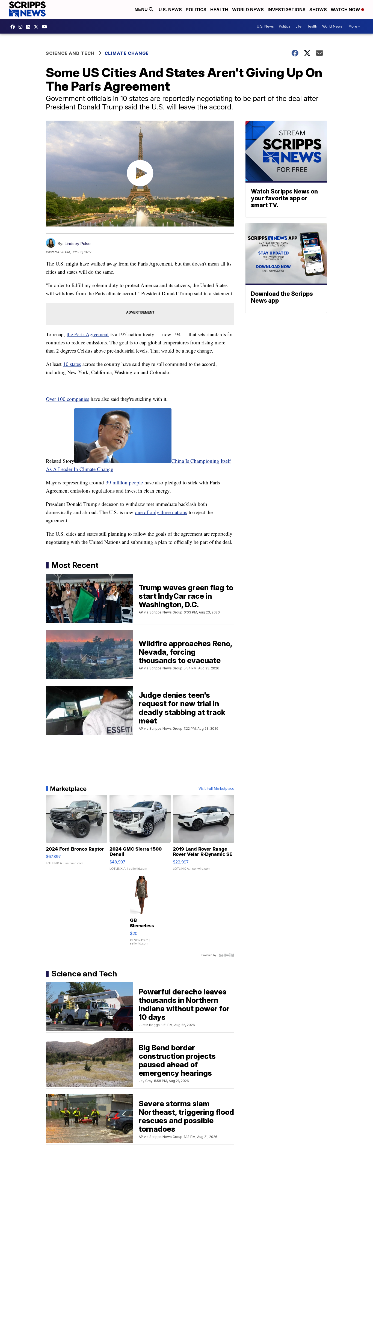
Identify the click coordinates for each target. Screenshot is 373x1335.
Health (219, 9)
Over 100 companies (67, 398)
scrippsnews (13, 27)
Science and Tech (70, 53)
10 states (72, 363)
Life (298, 26)
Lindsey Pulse (77, 243)
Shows (318, 9)
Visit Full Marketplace (216, 789)
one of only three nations (161, 512)
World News (248, 9)
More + (354, 26)
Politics (196, 9)
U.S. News (170, 9)
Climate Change (127, 53)
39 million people (124, 482)
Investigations (287, 9)
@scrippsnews (46, 27)
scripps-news (29, 27)
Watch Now (346, 9)
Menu (142, 9)
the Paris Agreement (88, 334)
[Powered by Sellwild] (226, 955)
